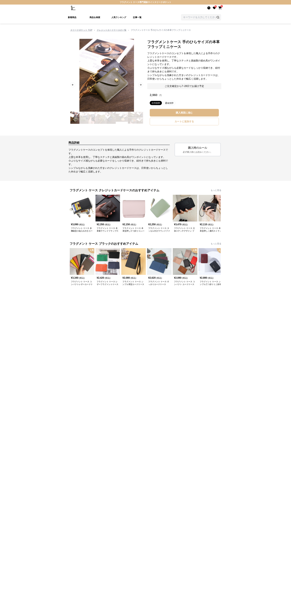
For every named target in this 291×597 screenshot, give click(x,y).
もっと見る (216, 190)
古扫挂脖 (156, 103)
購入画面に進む (184, 112)
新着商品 (72, 17)
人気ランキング (118, 17)
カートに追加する (184, 121)
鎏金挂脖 (169, 103)
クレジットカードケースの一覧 (111, 30)
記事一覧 (137, 17)
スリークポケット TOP (81, 30)
